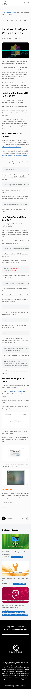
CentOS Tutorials (8, 511)
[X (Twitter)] (7, 20)
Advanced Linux (11, 13)
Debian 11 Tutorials (19, 612)
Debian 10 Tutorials (7, 612)
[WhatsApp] (25, 20)
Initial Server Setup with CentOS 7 (11, 147)
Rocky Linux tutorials (16, 557)
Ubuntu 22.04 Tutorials (19, 583)
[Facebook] (3, 20)
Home (3, 13)
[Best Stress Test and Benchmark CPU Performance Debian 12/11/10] (15, 595)
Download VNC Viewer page (16, 392)
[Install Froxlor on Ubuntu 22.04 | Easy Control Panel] (15, 568)
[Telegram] (20, 20)
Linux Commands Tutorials (21, 614)
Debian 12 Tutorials (7, 614)
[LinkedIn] (16, 20)
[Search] (24, 3)
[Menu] (28, 3)
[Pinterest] (12, 20)
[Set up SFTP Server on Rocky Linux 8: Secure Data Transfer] (15, 541)
